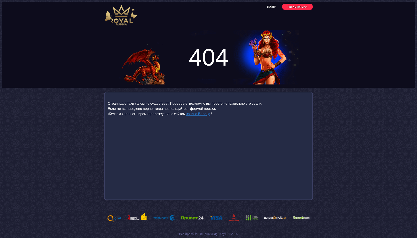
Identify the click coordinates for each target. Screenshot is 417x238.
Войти (271, 6)
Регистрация (297, 6)
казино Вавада (198, 114)
